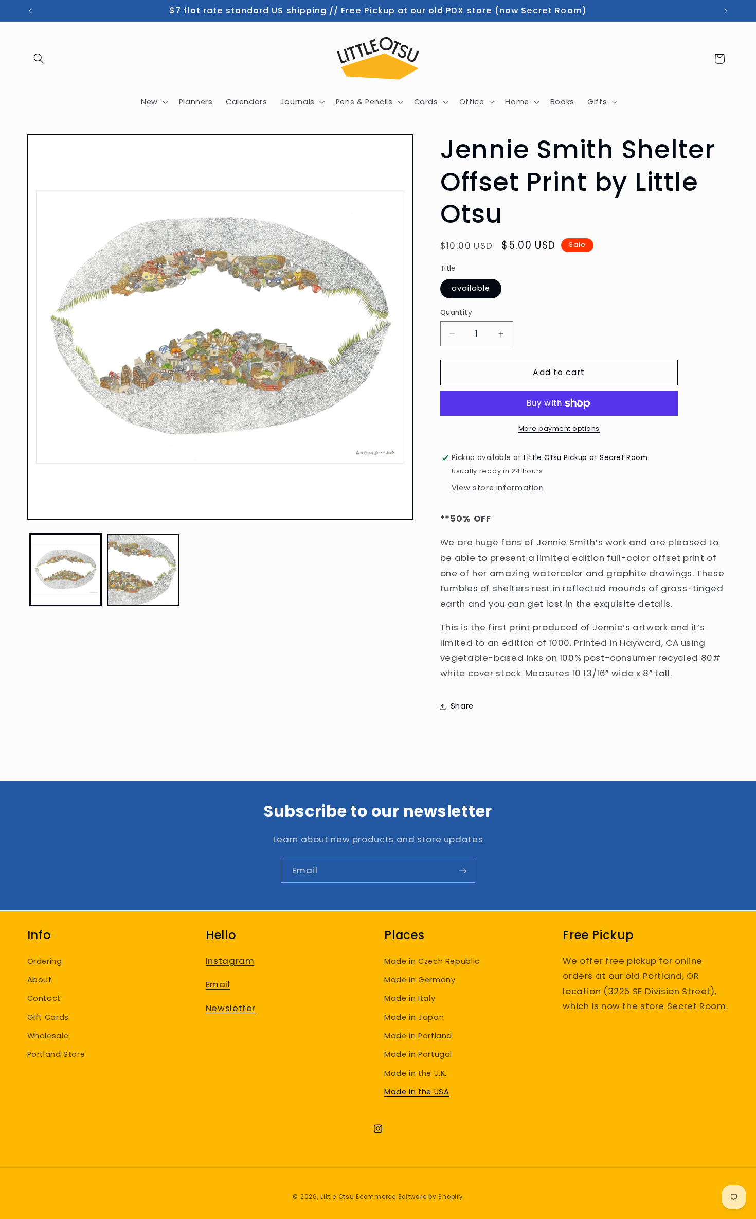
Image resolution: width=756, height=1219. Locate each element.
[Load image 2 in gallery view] (143, 570)
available (471, 289)
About (39, 979)
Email (218, 984)
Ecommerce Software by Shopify (409, 1197)
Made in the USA (416, 1092)
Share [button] (462, 706)
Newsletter (231, 1008)
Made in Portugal (418, 1054)
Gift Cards (48, 1017)
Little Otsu (337, 1197)
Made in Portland (418, 1035)
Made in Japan (414, 1017)
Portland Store (56, 1054)
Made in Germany (419, 979)
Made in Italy (409, 998)
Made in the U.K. (415, 1073)
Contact (44, 998)
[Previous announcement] (30, 11)
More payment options (559, 429)
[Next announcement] (725, 11)
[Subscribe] (463, 870)
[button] (39, 58)
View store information (498, 488)
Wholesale (48, 1035)
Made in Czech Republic (432, 961)
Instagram (230, 960)
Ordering (44, 961)
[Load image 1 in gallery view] (66, 570)
